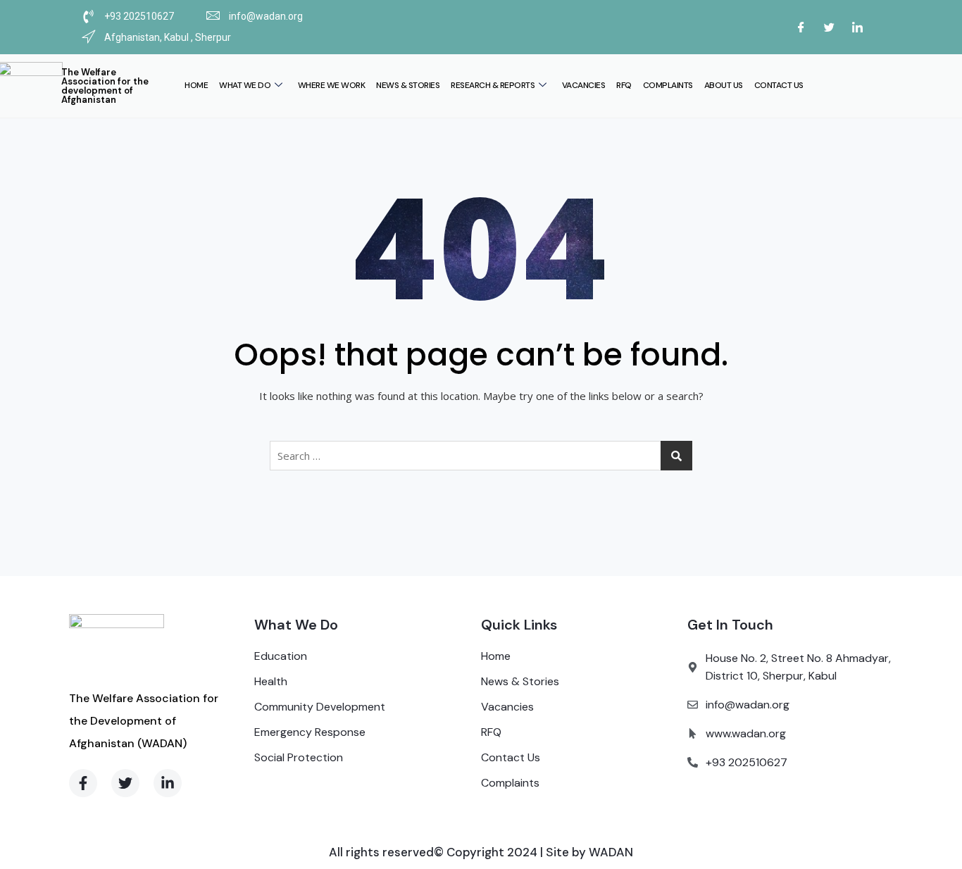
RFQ (624, 85)
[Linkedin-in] (168, 783)
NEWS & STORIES (407, 85)
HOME (196, 85)
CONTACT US (779, 85)
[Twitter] (828, 26)
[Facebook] (800, 26)
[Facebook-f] (83, 783)
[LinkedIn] (857, 26)
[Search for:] (481, 455)
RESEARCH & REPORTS (493, 85)
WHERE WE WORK (332, 85)
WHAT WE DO (244, 85)
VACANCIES (584, 85)
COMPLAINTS (668, 85)
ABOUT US (723, 85)
